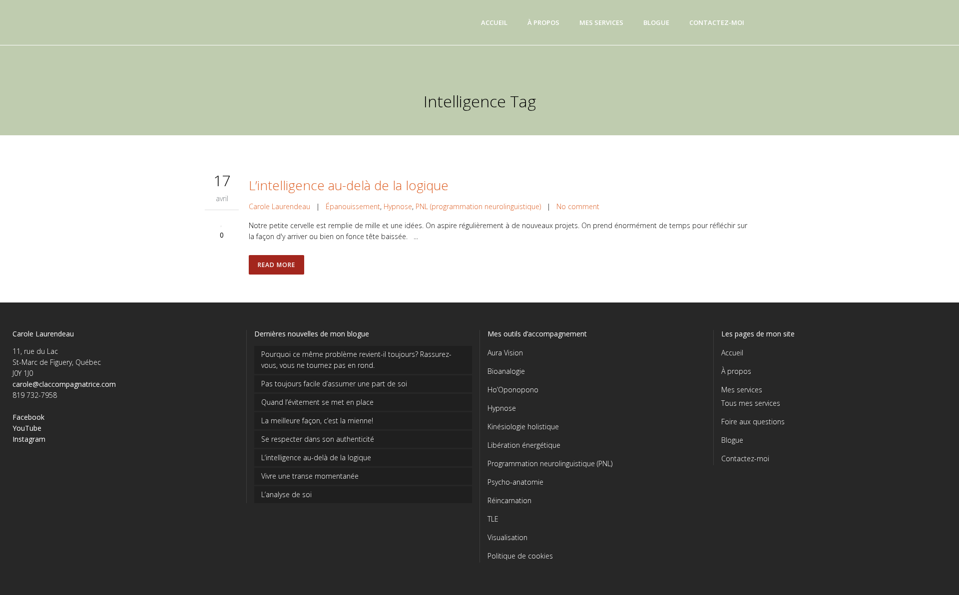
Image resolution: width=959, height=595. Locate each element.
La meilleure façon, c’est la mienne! (317, 420)
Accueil (732, 352)
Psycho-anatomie (515, 482)
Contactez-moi (745, 458)
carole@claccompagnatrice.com (64, 384)
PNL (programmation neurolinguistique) (478, 206)
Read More (276, 265)
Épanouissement (353, 206)
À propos (736, 371)
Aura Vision (505, 352)
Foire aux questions (753, 421)
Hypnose (398, 206)
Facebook (28, 417)
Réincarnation (509, 500)
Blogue (732, 440)
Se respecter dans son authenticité (317, 439)
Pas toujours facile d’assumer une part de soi (334, 383)
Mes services (741, 389)
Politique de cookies (520, 556)
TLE (492, 519)
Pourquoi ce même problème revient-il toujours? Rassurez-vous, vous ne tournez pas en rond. (356, 359)
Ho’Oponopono (512, 389)
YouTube (26, 428)
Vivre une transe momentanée (310, 476)
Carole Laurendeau (279, 206)
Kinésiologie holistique (523, 426)
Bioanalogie (506, 371)
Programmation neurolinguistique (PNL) (549, 463)
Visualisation (507, 537)
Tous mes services (750, 403)
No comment (577, 206)
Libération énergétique (523, 445)
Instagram (28, 439)
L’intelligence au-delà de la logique (349, 185)
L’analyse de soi (286, 494)
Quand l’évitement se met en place (317, 402)
